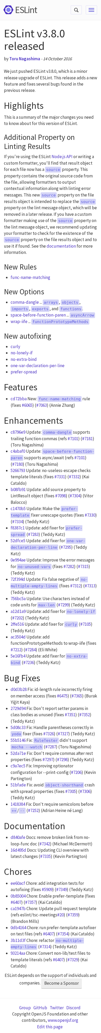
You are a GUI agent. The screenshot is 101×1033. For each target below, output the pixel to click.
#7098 (60, 496)
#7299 (63, 605)
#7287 (50, 747)
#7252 (33, 810)
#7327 (63, 734)
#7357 (30, 902)
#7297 (47, 759)
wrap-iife (19, 321)
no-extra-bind (24, 359)
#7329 (72, 960)
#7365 (76, 696)
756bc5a (18, 598)
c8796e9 (18, 432)
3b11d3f (18, 940)
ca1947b (18, 908)
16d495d (18, 850)
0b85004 (18, 896)
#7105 (85, 624)
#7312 (75, 586)
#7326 (48, 734)
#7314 (45, 947)
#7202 (17, 618)
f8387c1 (18, 528)
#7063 (41, 405)
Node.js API (62, 156)
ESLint (26, 10)
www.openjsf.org (63, 1020)
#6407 (16, 902)
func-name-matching (30, 277)
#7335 (45, 856)
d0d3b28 (19, 689)
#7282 (68, 566)
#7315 (83, 566)
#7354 (62, 934)
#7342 (44, 844)
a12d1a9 (18, 611)
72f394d (18, 579)
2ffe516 (17, 624)
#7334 (17, 521)
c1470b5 (18, 508)
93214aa (18, 953)
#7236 (28, 662)
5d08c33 (18, 727)
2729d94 (18, 708)
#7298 (62, 759)
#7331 (59, 477)
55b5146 (18, 740)
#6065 (27, 405)
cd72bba (19, 399)
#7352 (84, 715)
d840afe (18, 837)
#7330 (90, 515)
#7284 (30, 650)
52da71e (18, 753)
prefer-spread (24, 372)
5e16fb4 (18, 656)
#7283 (33, 534)
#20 (60, 915)
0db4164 (18, 927)
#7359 (73, 915)
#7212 (16, 650)
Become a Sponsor (61, 983)
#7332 (74, 477)
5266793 (18, 470)
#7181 (87, 438)
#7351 (70, 715)
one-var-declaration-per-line (37, 365)
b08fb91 (18, 489)
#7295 (66, 547)
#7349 (61, 889)
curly (15, 346)
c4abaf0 (18, 451)
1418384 (18, 804)
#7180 (17, 464)
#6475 (62, 696)
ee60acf (18, 883)
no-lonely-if (22, 353)
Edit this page (50, 1027)
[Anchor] (48, 104)
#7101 (73, 438)
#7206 (76, 772)
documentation (61, 246)
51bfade (18, 785)
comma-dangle (25, 302)
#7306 (85, 791)
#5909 (47, 889)
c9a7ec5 (18, 766)
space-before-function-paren (38, 315)
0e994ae (18, 560)
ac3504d (18, 637)
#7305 (70, 791)
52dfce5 (18, 541)
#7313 (90, 586)
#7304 (75, 496)
